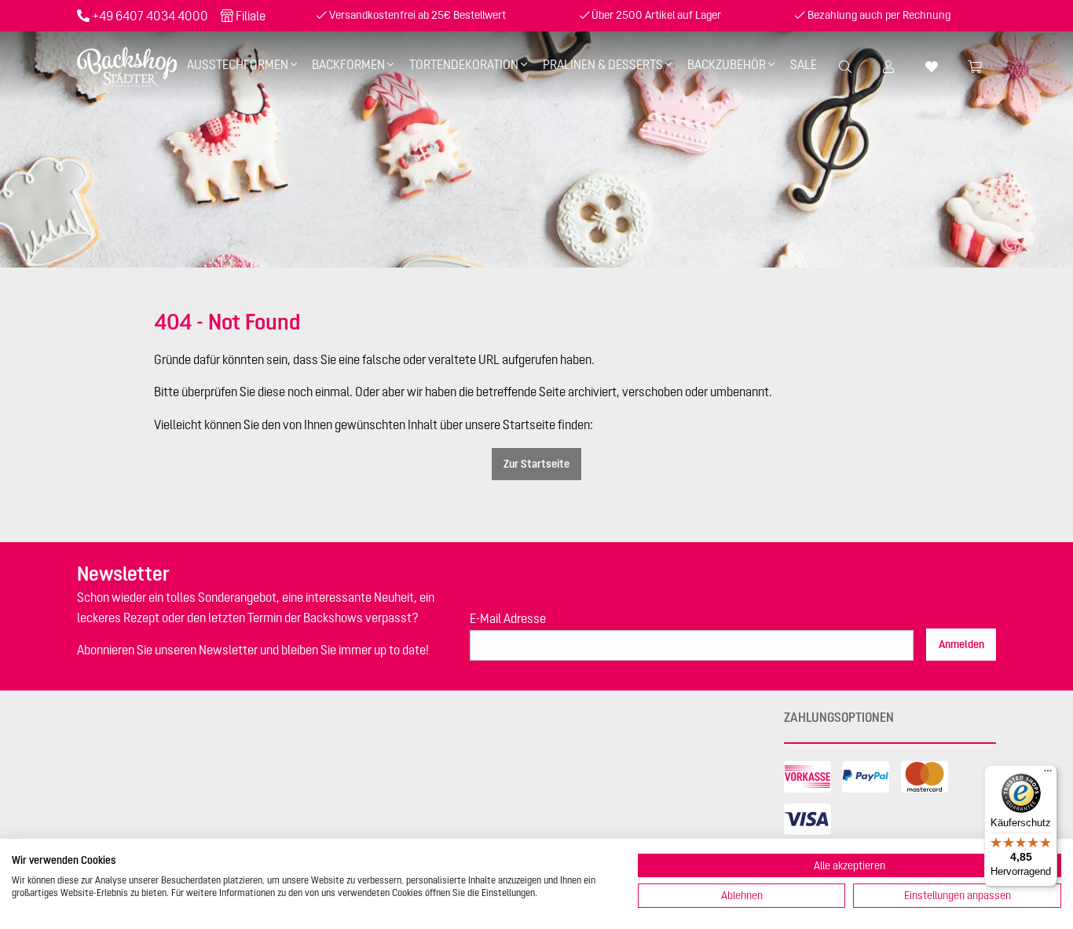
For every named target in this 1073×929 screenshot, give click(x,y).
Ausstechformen (237, 64)
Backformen (348, 64)
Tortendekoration (463, 64)
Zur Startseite (536, 463)
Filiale (251, 16)
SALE (803, 64)
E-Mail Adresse (508, 618)
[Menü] (1047, 774)
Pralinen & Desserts (603, 64)
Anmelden (961, 644)
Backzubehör (726, 64)
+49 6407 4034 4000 (150, 16)
